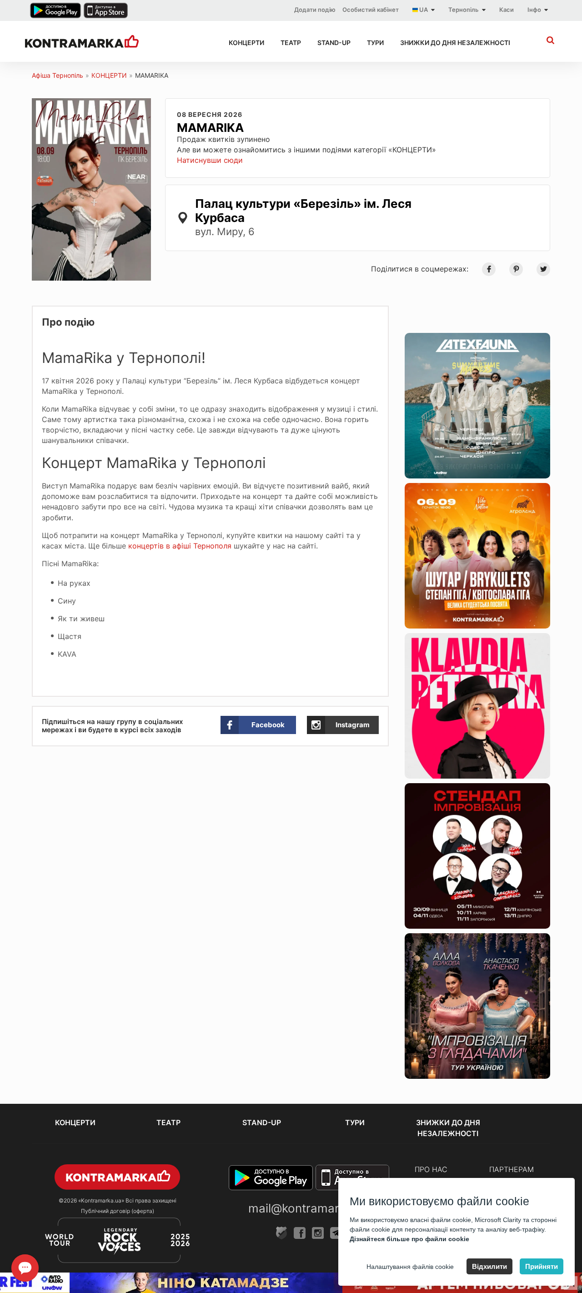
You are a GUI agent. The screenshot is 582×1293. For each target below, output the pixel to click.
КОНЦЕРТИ (246, 42)
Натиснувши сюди (210, 160)
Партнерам (511, 1169)
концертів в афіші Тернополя (179, 545)
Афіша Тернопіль (57, 75)
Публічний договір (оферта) (117, 1210)
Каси (506, 9)
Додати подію (315, 9)
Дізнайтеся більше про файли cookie (409, 1239)
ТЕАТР (291, 42)
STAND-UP (334, 42)
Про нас (431, 1169)
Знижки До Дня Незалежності (455, 42)
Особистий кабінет (370, 9)
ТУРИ (375, 42)
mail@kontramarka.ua (308, 1208)
